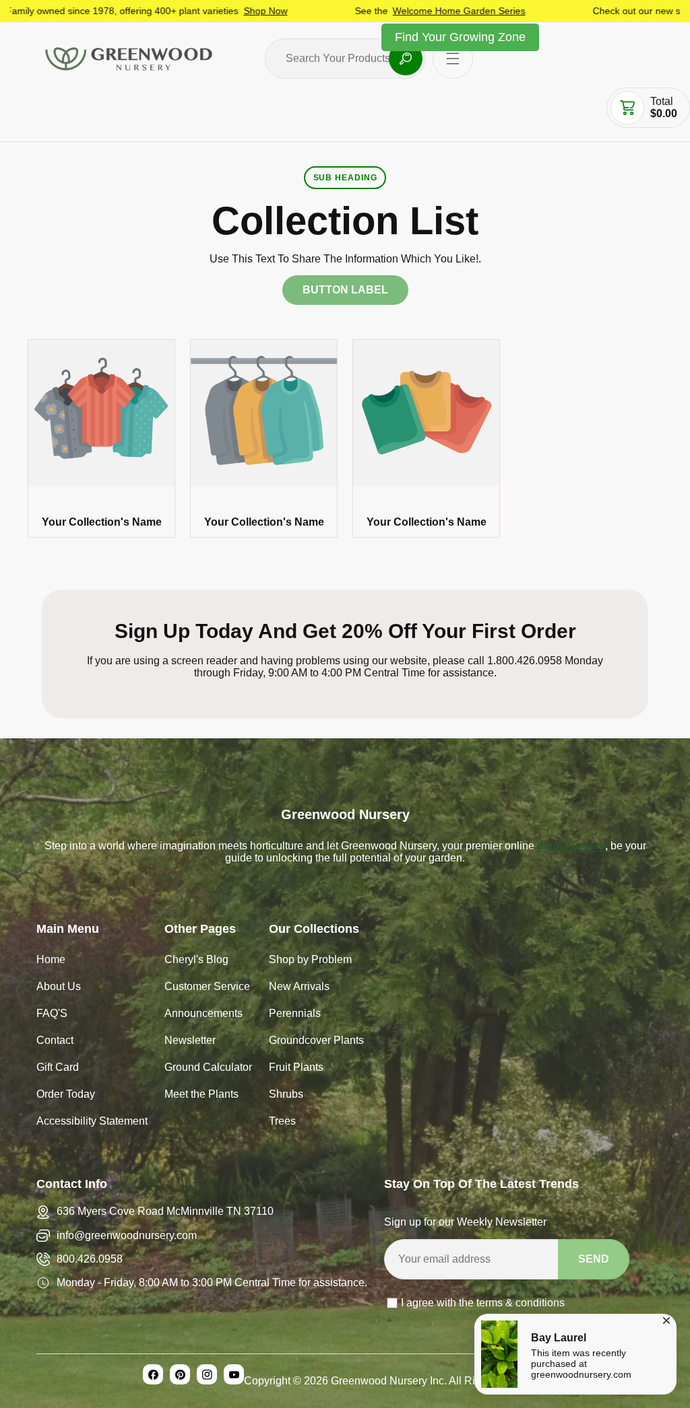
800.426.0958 (90, 1259)
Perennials (295, 1015)
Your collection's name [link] (102, 522)
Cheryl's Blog (196, 961)
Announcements (203, 1015)
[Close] (666, 1318)
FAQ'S (51, 1015)
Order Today (65, 1095)
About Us (58, 988)
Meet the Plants (201, 1095)
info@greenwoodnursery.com (127, 1235)
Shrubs (286, 1095)
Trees (282, 1122)
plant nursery (569, 845)
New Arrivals (299, 988)
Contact (54, 1041)
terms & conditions (520, 1302)
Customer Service (207, 988)
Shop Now (213, 10)
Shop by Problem (310, 961)
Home (50, 961)
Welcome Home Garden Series (406, 10)
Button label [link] (345, 289)
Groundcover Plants (316, 1041)
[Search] (405, 58)
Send (593, 1259)
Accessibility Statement (92, 1122)
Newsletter (190, 1041)
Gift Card (57, 1068)
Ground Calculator (208, 1068)
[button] (453, 58)
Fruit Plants (296, 1068)
